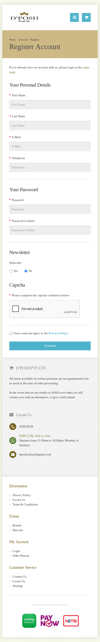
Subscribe (15, 262)
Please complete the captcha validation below (40, 295)
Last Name (18, 116)
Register (35, 39)
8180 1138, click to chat (34, 436)
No (30, 271)
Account (23, 39)
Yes (15, 271)
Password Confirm (23, 221)
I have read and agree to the (40, 333)
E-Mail (16, 137)
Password (17, 200)
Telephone (18, 158)
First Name (18, 95)
